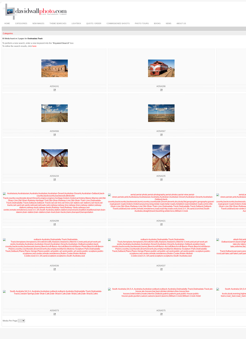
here (34, 46)
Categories (8, 33)
